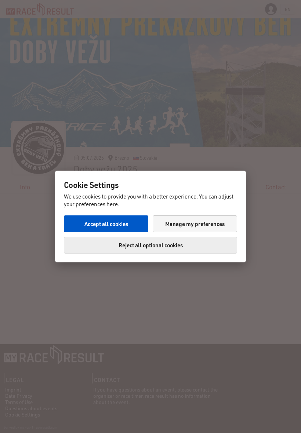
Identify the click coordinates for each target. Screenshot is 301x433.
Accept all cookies (106, 224)
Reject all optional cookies (151, 245)
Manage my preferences (195, 224)
